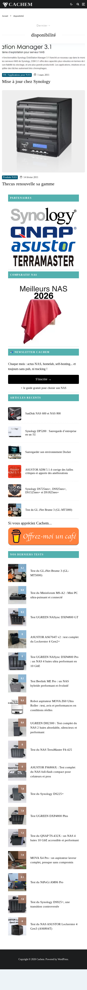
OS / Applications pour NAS (17, 74)
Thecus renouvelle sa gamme (28, 183)
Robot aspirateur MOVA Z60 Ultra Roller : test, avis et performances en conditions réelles (53, 705)
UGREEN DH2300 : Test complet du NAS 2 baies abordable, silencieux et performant (53, 728)
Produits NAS (10, 177)
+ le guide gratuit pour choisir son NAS (43, 387)
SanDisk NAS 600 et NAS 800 (43, 413)
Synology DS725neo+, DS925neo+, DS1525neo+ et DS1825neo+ (46, 490)
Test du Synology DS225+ (47, 793)
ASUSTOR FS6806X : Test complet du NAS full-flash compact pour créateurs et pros (52, 772)
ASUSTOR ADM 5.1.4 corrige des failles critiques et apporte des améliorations (49, 471)
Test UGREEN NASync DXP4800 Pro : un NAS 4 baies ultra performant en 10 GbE (54, 661)
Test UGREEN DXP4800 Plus (49, 816)
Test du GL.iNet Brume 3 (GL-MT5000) (48, 509)
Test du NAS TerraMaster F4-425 (51, 749)
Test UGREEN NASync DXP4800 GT (54, 617)
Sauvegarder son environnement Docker (48, 452)
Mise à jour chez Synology (26, 81)
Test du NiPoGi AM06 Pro (46, 882)
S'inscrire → (43, 379)
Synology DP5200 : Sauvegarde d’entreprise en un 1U (50, 433)
